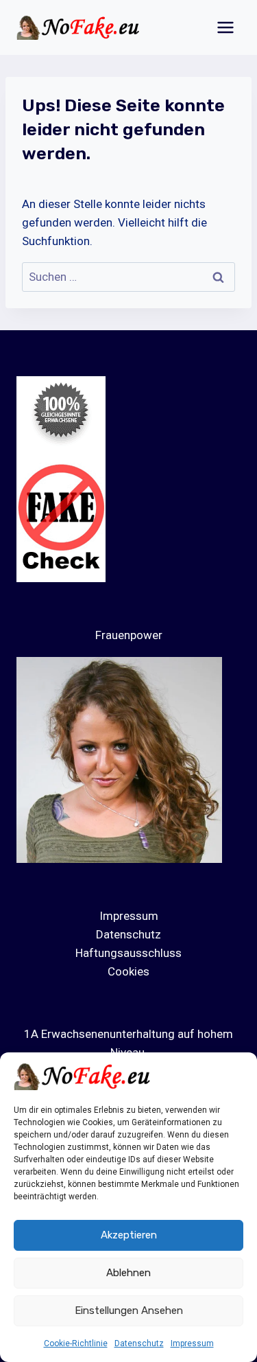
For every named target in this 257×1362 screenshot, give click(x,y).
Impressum (192, 1343)
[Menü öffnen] (225, 27)
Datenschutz (139, 1343)
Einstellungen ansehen (129, 1310)
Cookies (128, 971)
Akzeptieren (129, 1235)
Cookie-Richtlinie (76, 1343)
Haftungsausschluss (128, 953)
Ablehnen (128, 1273)
